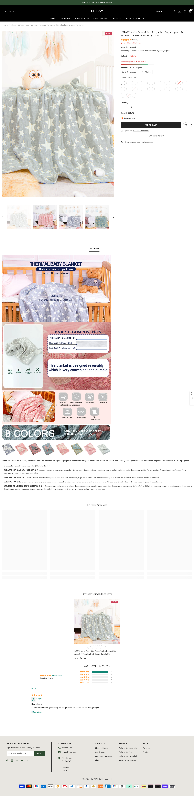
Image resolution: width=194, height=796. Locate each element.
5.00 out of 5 (57, 675)
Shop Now (109, 2)
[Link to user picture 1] (36, 716)
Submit (39, 753)
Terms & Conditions (141, 131)
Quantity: (124, 102)
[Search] (165, 11)
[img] (36, 695)
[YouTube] (22, 760)
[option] (58, 114)
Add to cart (151, 125)
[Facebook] (7, 760)
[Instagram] (12, 760)
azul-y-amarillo (100, 646)
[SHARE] (190, 125)
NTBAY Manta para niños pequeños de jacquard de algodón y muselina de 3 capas (95, 652)
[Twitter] (27, 760)
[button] (2, 217)
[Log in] (179, 11)
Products (12, 25)
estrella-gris (88, 646)
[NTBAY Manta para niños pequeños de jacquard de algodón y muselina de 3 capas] (97, 621)
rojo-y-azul (96, 646)
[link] (24, 573)
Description (94, 248)
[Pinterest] (17, 760)
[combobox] (163, 11)
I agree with (127, 131)
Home (4, 25)
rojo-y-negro (92, 646)
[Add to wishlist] (185, 125)
